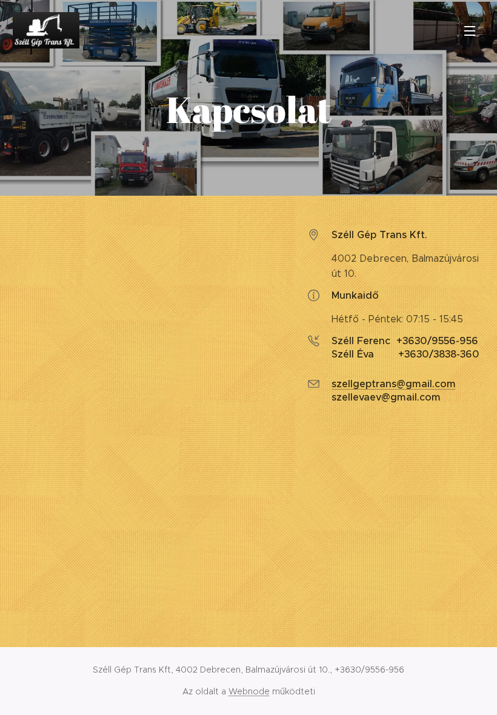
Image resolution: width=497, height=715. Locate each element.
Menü (470, 30)
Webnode (249, 691)
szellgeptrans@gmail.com (394, 383)
